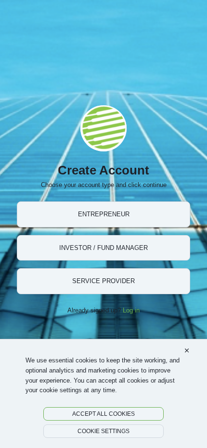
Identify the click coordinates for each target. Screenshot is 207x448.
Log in (131, 310)
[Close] (187, 351)
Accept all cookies (103, 414)
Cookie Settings (103, 431)
